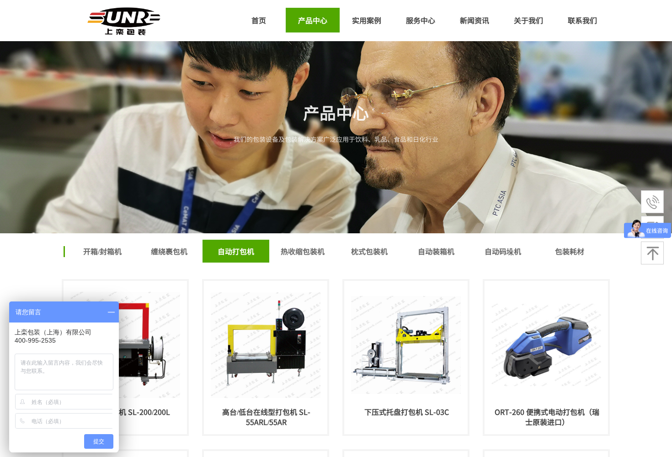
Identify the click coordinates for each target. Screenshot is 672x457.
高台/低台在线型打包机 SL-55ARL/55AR (266, 417)
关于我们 (528, 20)
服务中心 (420, 20)
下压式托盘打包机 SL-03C (406, 412)
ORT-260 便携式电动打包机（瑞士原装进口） (547, 417)
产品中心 (312, 20)
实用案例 (366, 20)
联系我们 (582, 20)
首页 (258, 20)
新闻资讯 (474, 20)
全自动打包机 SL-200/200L (126, 412)
